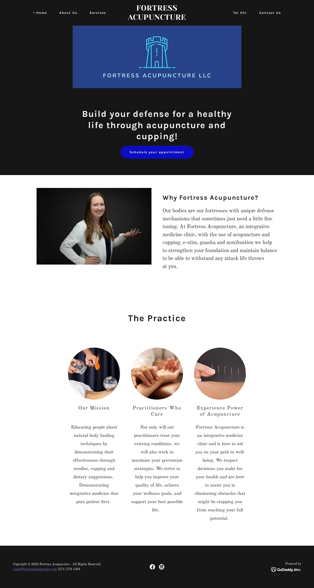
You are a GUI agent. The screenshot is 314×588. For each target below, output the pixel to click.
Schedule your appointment (157, 152)
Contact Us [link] (270, 13)
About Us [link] (68, 13)
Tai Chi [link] (240, 13)
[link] (157, 19)
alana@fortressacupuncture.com (35, 569)
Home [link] (41, 13)
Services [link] (98, 13)
